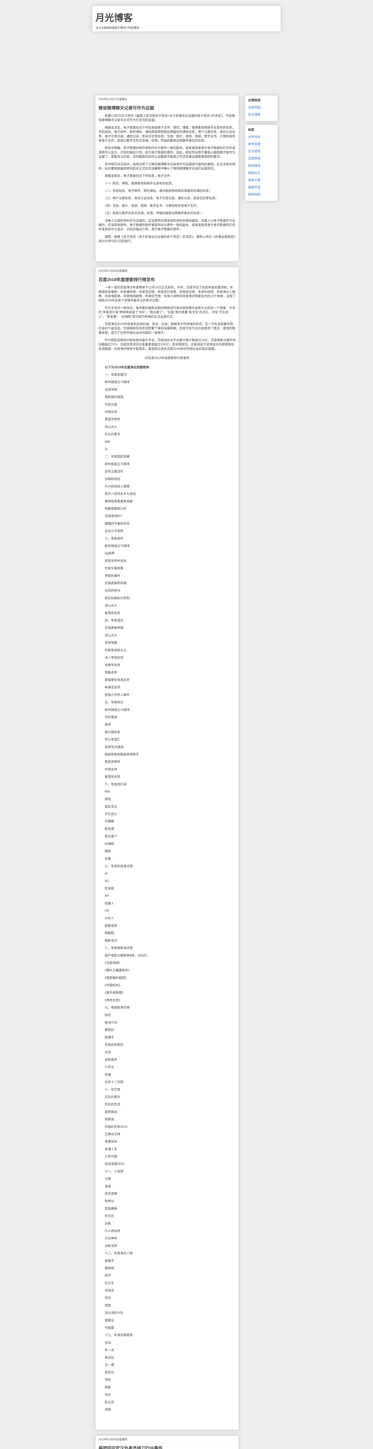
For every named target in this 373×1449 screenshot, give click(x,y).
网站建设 (254, 165)
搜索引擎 (254, 180)
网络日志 (254, 173)
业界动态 (254, 136)
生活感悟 (254, 151)
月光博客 (114, 18)
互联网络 (254, 158)
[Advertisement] (186, 60)
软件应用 (254, 144)
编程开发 (254, 187)
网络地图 (254, 194)
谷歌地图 (254, 107)
